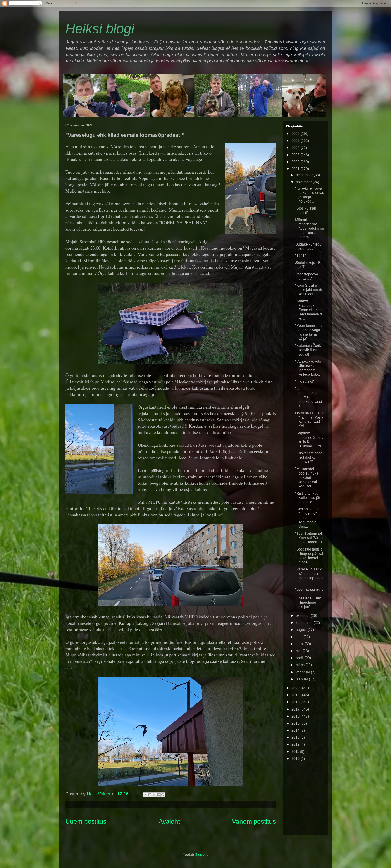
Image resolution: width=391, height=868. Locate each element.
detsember (305, 175)
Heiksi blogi (99, 28)
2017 (295, 709)
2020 (295, 688)
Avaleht (169, 821)
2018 (295, 702)
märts (300, 665)
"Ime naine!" (305, 381)
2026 (295, 134)
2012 (295, 744)
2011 (295, 752)
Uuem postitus (85, 821)
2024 (295, 148)
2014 (295, 730)
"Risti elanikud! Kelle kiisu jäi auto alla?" (307, 497)
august (302, 630)
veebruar (303, 672)
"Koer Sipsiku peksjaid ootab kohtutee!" (308, 290)
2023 (295, 155)
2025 (295, 141)
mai (299, 651)
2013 (295, 737)
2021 (295, 169)
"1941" (300, 256)
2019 (295, 695)
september (305, 623)
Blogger (201, 854)
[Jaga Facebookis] (158, 794)
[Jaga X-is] (154, 794)
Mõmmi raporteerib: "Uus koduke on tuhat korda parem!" (309, 228)
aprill (300, 658)
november (304, 182)
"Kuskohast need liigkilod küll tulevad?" (308, 457)
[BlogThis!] (150, 794)
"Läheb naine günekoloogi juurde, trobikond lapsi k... (308, 397)
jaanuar (302, 679)
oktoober (303, 616)
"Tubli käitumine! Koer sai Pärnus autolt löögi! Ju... (309, 538)
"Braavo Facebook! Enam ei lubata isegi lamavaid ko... (309, 309)
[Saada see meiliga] (145, 794)
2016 (295, 716)
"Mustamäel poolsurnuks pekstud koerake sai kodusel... (306, 477)
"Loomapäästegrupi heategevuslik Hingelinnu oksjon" (309, 598)
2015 (295, 723)
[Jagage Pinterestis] (162, 794)
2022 (295, 162)
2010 (295, 759)
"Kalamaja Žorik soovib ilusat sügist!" (308, 350)
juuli (299, 637)
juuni (300, 644)
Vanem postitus (254, 821)
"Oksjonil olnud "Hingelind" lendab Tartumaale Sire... (307, 517)
